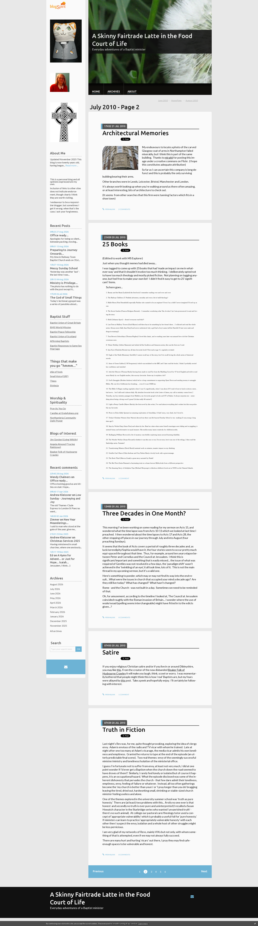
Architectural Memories (135, 133)
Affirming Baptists (59, 341)
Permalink (110, 209)
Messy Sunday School (64, 268)
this (119, 669)
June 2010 (163, 100)
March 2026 (56, 607)
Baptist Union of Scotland (63, 336)
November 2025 (58, 625)
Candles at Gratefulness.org (64, 413)
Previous (98, 871)
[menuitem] (96, 89)
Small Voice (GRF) (59, 376)
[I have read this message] (255, 923)
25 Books (115, 244)
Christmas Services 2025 (65, 540)
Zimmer (54, 519)
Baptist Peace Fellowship (63, 331)
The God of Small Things (66, 297)
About (132, 91)
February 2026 (57, 611)
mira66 (169, 157)
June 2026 (55, 593)
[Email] (65, 666)
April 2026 (55, 602)
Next (204, 871)
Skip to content (9, 2)
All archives (56, 631)
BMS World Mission (60, 327)
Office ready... (59, 235)
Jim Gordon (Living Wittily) (64, 439)
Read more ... (71, 165)
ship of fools (56, 371)
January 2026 (57, 616)
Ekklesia (54, 385)
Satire (110, 652)
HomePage (176, 100)
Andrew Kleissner (61, 494)
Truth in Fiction (123, 729)
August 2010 (192, 100)
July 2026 (55, 588)
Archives (114, 91)
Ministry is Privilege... (64, 282)
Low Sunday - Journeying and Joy (65, 498)
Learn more (143, 923)
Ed (51, 555)
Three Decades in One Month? (144, 513)
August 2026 (56, 584)
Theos (53, 380)
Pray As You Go (58, 408)
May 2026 (55, 598)
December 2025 (58, 621)
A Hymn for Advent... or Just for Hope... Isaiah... (62, 559)
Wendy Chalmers (60, 476)
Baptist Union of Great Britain (65, 322)
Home (96, 91)
